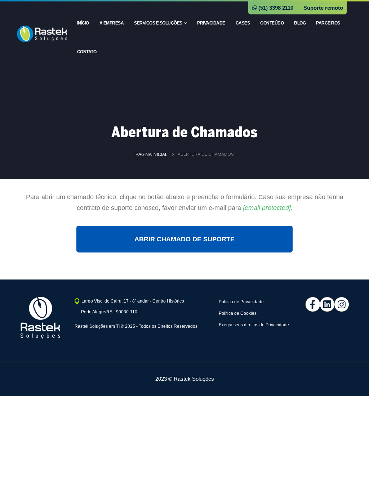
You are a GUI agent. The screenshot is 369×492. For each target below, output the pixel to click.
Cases (243, 23)
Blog (300, 23)
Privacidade (211, 23)
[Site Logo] (42, 34)
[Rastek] (336, 304)
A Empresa (111, 23)
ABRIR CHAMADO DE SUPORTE (184, 239)
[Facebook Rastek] (307, 304)
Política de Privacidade (241, 301)
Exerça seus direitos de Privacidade (254, 324)
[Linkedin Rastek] (321, 304)
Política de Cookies (238, 313)
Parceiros (328, 23)
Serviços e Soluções (158, 23)
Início (83, 23)
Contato (87, 51)
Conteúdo (272, 23)
